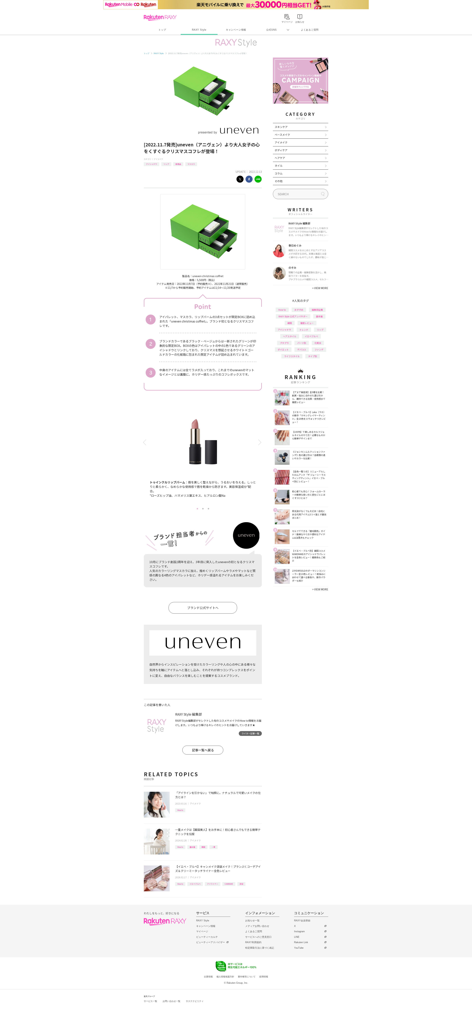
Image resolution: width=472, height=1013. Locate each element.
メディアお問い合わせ (257, 926)
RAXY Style (199, 29)
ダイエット (283, 349)
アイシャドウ (151, 164)
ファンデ (319, 349)
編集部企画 (317, 309)
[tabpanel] (203, 455)
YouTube (298, 947)
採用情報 (263, 976)
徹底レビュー (307, 323)
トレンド (303, 329)
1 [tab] (197, 508)
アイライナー (212, 883)
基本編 (192, 847)
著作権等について (247, 976)
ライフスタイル (292, 356)
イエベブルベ (195, 883)
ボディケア (281, 150)
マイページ (202, 931)
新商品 (178, 164)
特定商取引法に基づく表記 (259, 947)
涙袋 (241, 883)
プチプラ (284, 342)
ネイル (278, 165)
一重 (213, 847)
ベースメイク (282, 134)
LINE (296, 937)
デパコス (301, 349)
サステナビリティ (195, 1001)
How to (180, 810)
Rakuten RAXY (160, 18)
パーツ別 (301, 342)
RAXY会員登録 (302, 920)
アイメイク (158, 159)
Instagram (299, 931)
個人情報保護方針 (225, 976)
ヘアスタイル (289, 336)
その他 (278, 181)
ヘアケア (280, 158)
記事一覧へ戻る (203, 750)
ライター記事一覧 (250, 733)
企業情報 (208, 976)
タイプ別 (312, 356)
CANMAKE (229, 883)
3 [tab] (208, 508)
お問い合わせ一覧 (171, 1001)
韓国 (203, 847)
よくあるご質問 (310, 29)
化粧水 (318, 342)
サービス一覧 (150, 1001)
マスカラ (191, 164)
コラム (278, 173)
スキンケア (281, 127)
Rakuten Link (301, 942)
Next (260, 442)
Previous (145, 442)
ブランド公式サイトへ (202, 607)
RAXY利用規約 (253, 942)
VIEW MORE (320, 288)
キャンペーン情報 (236, 29)
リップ (166, 164)
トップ (162, 29)
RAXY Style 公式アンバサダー (293, 316)
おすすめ (298, 309)
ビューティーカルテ (207, 937)
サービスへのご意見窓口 (258, 937)
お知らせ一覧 (252, 920)
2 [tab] (203, 508)
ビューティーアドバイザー (210, 942)
